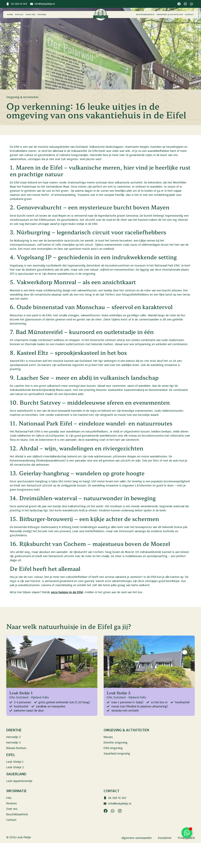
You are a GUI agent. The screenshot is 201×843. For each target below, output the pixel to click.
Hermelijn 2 (13, 737)
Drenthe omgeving (116, 742)
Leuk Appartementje (19, 781)
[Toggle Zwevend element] (186, 832)
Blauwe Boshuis (16, 748)
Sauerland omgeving (117, 753)
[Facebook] (179, 4)
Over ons (31, 15)
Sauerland (16, 774)
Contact (189, 15)
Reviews (42, 15)
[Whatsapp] (191, 4)
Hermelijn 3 (13, 742)
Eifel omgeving (113, 748)
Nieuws (108, 737)
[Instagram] (185, 4)
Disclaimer (165, 838)
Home (10, 15)
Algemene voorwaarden (137, 838)
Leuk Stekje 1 (15, 762)
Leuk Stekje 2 (15, 767)
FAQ (8, 798)
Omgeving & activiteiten (169, 15)
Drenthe (14, 730)
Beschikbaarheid (145, 15)
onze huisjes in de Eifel (67, 592)
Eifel (10, 755)
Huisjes (19, 15)
